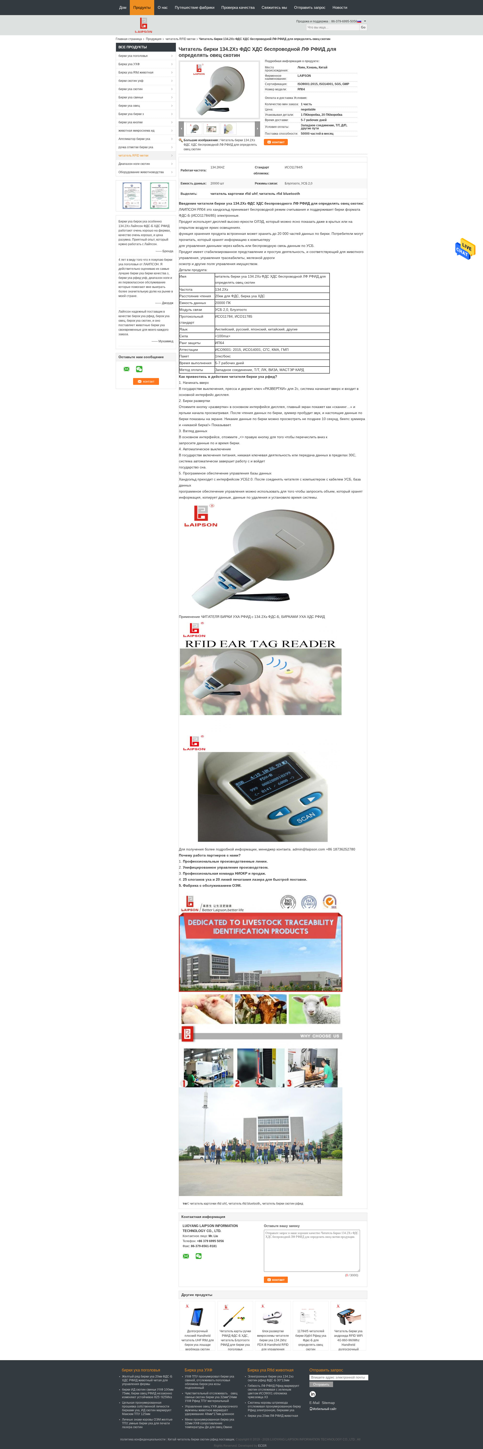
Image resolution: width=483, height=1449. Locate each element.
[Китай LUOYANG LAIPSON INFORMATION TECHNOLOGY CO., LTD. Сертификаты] (132, 195)
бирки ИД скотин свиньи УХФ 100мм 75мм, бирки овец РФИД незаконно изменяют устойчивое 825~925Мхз (147, 1393)
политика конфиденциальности (143, 1439)
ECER (262, 1445)
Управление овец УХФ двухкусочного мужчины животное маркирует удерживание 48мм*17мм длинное (211, 1410)
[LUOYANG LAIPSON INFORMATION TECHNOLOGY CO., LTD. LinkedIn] (312, 1394)
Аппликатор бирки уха (134, 139)
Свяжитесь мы (274, 7)
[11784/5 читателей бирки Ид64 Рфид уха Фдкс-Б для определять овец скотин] (310, 1316)
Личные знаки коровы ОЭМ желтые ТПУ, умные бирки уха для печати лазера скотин (147, 1423)
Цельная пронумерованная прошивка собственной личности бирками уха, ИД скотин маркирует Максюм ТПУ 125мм (147, 1408)
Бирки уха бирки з (131, 114)
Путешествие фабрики (194, 7)
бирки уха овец (129, 105)
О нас (163, 7)
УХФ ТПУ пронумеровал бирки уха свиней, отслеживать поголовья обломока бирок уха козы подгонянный (209, 1382)
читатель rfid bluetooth (244, 1203)
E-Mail (314, 1403)
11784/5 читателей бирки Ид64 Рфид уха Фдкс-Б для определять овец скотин (310, 1340)
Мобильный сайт (324, 1409)
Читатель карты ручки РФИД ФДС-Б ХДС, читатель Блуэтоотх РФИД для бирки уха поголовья (235, 1340)
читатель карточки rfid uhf (208, 1203)
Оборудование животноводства (141, 172)
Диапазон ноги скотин (134, 164)
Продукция (154, 39)
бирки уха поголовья (133, 56)
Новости (340, 7)
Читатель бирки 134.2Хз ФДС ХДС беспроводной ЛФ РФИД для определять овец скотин (220, 144)
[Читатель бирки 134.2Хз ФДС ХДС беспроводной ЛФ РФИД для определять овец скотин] (219, 90)
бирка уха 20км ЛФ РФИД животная (273, 1416)
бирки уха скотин (130, 89)
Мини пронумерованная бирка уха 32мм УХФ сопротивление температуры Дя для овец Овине (209, 1423)
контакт (278, 142)
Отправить (321, 1384)
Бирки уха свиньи (130, 97)
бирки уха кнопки (130, 122)
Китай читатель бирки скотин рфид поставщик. (202, 1439)
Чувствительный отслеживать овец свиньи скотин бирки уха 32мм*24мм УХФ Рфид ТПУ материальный (211, 1397)
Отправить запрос (310, 7)
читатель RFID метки (180, 39)
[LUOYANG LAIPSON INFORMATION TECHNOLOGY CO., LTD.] (143, 25)
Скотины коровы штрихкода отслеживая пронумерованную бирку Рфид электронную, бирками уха (274, 1406)
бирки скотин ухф (130, 81)
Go (363, 27)
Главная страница (129, 39)
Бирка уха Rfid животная (135, 72)
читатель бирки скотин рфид (282, 1203)
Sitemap (328, 1403)
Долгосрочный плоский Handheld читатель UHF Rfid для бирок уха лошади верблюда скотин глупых (197, 1342)
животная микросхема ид (136, 130)
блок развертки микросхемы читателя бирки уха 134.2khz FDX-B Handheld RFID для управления (273, 1340)
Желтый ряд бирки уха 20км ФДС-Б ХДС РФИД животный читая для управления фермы (147, 1380)
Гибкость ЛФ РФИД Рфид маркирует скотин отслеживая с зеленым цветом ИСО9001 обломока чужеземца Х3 (273, 1391)
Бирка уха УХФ (129, 64)
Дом (122, 7)
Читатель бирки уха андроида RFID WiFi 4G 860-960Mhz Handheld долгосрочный (348, 1340)
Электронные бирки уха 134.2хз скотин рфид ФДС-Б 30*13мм (271, 1378)
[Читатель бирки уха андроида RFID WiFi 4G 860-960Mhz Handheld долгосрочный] (348, 1316)
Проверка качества (238, 7)
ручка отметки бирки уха (135, 147)
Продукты (142, 7)
